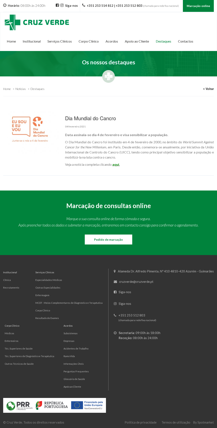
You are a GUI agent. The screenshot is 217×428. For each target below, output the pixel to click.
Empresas (69, 341)
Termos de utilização (175, 422)
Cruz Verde (14, 422)
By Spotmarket (203, 422)
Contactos (185, 41)
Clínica (7, 280)
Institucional (10, 272)
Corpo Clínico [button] (89, 41)
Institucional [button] (32, 41)
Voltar (209, 89)
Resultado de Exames (47, 318)
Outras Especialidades (47, 287)
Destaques (163, 41)
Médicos (9, 333)
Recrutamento (11, 287)
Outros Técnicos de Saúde (19, 363)
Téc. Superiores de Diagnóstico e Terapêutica (29, 356)
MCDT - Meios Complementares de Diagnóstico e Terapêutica (69, 302)
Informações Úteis (74, 363)
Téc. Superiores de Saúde (19, 348)
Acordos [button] (112, 41)
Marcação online (198, 6)
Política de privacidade (141, 422)
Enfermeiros (11, 341)
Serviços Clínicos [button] (59, 41)
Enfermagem (42, 295)
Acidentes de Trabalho (76, 348)
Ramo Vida (69, 356)
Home (11, 41)
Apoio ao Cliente (72, 386)
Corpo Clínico (42, 310)
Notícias (20, 89)
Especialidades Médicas (48, 280)
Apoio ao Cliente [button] (137, 41)
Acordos (68, 325)
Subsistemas (71, 333)
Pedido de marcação (108, 239)
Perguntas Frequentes (76, 371)
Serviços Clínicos (44, 272)
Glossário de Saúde (74, 379)
